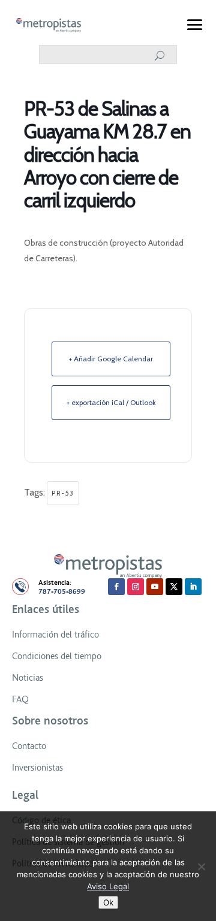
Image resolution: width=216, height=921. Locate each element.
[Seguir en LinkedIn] (193, 586)
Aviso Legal (108, 886)
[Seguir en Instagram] (135, 586)
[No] (201, 866)
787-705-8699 (61, 592)
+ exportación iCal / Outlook (111, 402)
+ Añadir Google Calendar (111, 358)
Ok (108, 902)
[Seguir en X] (174, 586)
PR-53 (63, 493)
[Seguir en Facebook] (116, 586)
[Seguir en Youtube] (154, 586)
